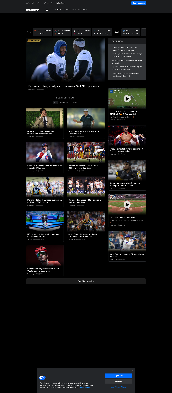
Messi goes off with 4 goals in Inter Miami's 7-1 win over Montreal (125, 48)
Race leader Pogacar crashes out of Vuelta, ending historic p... (43, 269)
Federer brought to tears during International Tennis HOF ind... (41, 132)
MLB (85, 10)
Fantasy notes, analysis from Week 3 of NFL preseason (65, 86)
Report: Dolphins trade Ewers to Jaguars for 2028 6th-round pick (127, 68)
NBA (74, 10)
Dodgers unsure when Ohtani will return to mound (127, 61)
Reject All (118, 381)
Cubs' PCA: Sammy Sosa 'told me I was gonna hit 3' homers (44, 166)
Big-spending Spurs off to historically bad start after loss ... (84, 201)
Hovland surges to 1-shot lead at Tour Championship (84, 132)
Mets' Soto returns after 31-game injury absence (127, 255)
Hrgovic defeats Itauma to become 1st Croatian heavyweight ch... (126, 150)
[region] (86, 380)
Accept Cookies (118, 376)
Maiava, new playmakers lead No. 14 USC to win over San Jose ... (84, 166)
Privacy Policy (84, 387)
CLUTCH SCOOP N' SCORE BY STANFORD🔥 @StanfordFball (123, 112)
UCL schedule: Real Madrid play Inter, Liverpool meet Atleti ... (43, 235)
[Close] (132, 370)
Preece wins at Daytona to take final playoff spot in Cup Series (126, 74)
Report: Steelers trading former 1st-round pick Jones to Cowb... (125, 184)
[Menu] (47, 9)
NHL (80, 10)
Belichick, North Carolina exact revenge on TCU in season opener (127, 55)
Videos (74, 103)
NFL (68, 10)
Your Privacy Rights (118, 387)
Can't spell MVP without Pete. (122, 217)
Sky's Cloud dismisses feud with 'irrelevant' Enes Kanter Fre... (82, 235)
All (55, 103)
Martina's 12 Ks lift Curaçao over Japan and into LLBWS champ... (44, 201)
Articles (64, 103)
